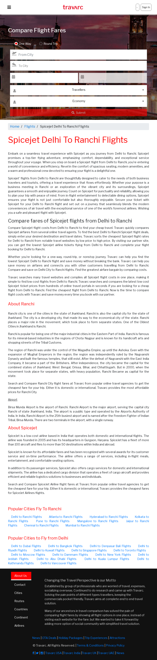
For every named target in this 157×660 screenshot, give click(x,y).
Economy (78, 101)
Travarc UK (89, 653)
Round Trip (51, 43)
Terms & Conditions (90, 645)
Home (14, 126)
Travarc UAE (106, 653)
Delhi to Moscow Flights (28, 554)
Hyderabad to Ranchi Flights (109, 516)
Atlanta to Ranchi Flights (66, 516)
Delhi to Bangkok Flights (65, 546)
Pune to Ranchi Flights (53, 521)
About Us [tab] (20, 575)
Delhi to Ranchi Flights (26, 516)
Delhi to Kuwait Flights (49, 550)
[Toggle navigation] (9, 7)
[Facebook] (33, 653)
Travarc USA (53, 653)
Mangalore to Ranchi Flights (97, 521)
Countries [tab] (21, 609)
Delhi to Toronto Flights (129, 550)
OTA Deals (49, 638)
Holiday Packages (70, 638)
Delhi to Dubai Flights (26, 546)
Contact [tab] (20, 584)
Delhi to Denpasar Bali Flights (110, 546)
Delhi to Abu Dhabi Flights (56, 559)
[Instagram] (42, 653)
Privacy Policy (115, 645)
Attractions (117, 638)
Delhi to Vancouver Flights (58, 563)
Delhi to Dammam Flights (70, 554)
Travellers (78, 89)
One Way (25, 43)
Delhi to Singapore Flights (89, 550)
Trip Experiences (96, 638)
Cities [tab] (18, 593)
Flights (29, 126)
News (36, 638)
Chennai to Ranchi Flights (41, 525)
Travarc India (71, 653)
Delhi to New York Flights (113, 554)
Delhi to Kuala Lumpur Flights (106, 559)
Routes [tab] (19, 601)
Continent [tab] (21, 617)
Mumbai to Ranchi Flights (82, 525)
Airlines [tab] (19, 625)
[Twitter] (37, 653)
